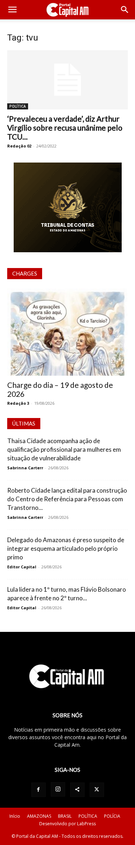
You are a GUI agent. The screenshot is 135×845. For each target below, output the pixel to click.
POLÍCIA (112, 816)
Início (14, 816)
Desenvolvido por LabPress (67, 824)
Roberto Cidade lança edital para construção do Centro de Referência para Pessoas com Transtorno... (67, 499)
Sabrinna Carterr (25, 467)
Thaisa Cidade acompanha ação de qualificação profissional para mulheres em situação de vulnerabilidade (64, 449)
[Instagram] (58, 789)
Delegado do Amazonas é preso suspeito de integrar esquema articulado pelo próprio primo (65, 548)
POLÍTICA (17, 106)
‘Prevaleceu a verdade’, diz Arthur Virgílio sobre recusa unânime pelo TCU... (64, 127)
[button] (12, 9)
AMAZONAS (39, 816)
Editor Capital (21, 566)
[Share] (77, 790)
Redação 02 (19, 146)
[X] (97, 790)
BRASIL (65, 816)
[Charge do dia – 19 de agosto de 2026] (67, 332)
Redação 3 (18, 403)
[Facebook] (38, 790)
